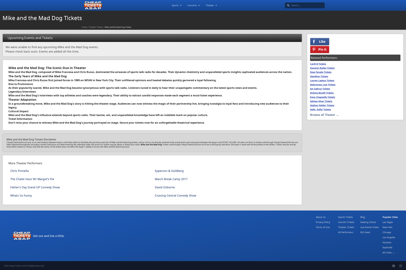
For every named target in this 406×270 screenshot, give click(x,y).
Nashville (387, 247)
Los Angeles (389, 237)
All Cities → (389, 252)
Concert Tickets (346, 222)
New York (387, 227)
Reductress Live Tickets (322, 84)
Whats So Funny (21, 195)
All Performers (345, 232)
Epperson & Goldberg (169, 171)
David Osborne (165, 187)
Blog (362, 217)
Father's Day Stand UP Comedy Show (35, 187)
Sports (175, 5)
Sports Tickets (345, 217)
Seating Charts (368, 222)
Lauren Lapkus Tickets (322, 80)
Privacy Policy (323, 222)
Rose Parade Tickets (320, 72)
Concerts (192, 5)
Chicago (387, 232)
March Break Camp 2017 (171, 179)
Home (84, 27)
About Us (321, 217)
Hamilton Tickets (319, 76)
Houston (387, 242)
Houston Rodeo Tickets (322, 68)
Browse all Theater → (324, 115)
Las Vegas (388, 222)
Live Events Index (369, 227)
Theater (210, 5)
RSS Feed (365, 232)
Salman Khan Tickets (321, 101)
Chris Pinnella (19, 171)
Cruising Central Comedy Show (175, 195)
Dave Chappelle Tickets (322, 97)
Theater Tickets (96, 27)
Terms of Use (323, 227)
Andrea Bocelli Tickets (322, 92)
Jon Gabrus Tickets (320, 88)
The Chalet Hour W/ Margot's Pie (32, 179)
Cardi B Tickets (318, 64)
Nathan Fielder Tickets (322, 105)
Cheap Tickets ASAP (17, 265)
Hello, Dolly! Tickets (320, 109)
